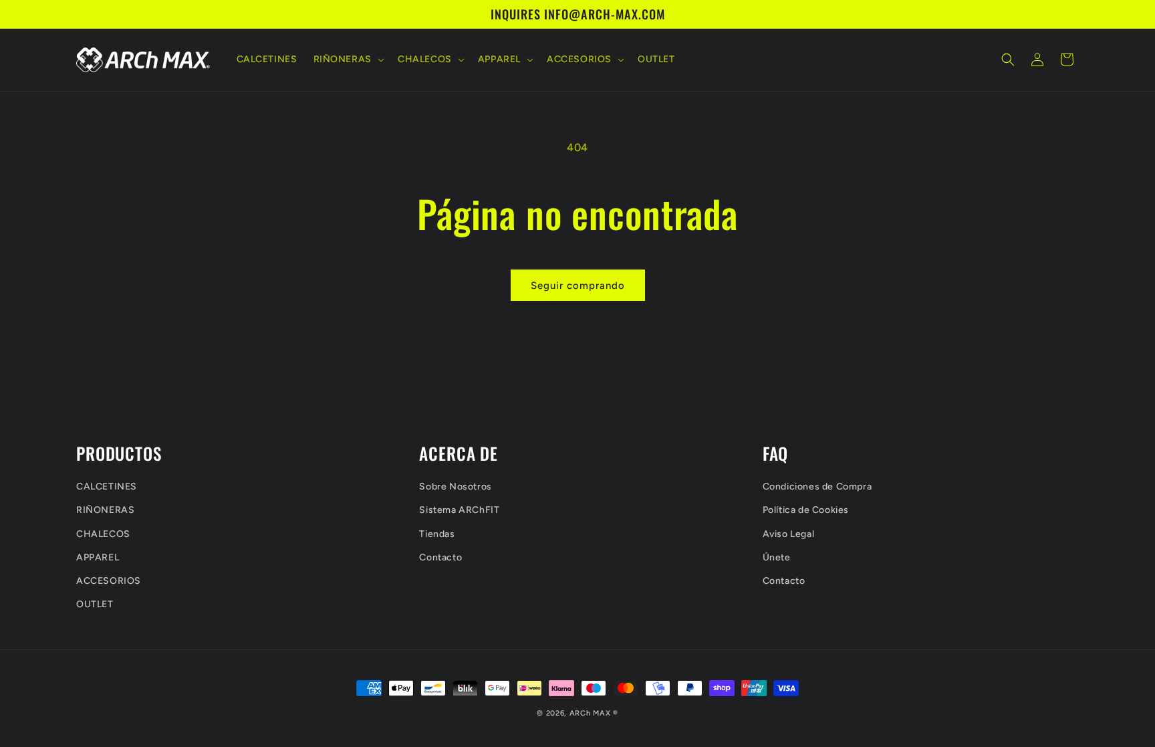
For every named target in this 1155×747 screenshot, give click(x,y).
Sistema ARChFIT (459, 510)
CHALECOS (103, 534)
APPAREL (97, 557)
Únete (777, 557)
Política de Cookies (806, 510)
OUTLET (95, 604)
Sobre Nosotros (455, 486)
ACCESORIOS (108, 580)
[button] (347, 59)
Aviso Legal (789, 534)
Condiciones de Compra (817, 486)
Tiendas (437, 534)
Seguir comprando (578, 286)
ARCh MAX (590, 713)
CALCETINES (106, 486)
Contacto (440, 557)
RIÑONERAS (105, 510)
